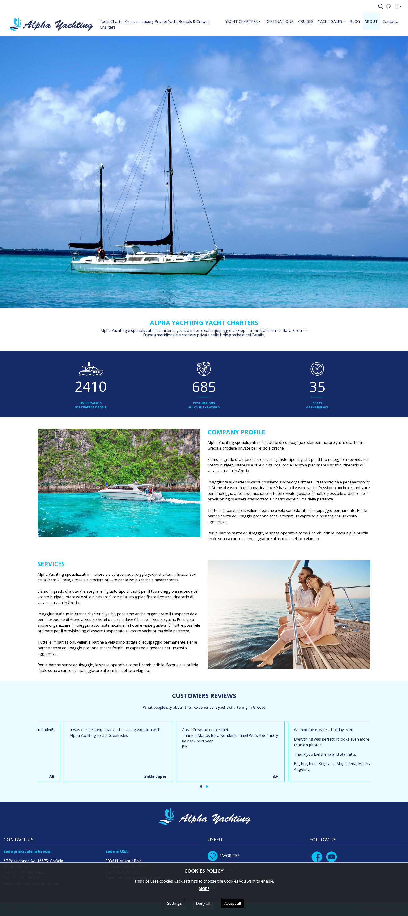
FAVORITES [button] (229, 855)
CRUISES (305, 21)
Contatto (390, 21)
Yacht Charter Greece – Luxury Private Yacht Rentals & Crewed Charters (155, 24)
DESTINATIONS (279, 21)
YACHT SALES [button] (330, 21)
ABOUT (371, 21)
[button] (388, 5)
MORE (204, 888)
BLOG (355, 21)
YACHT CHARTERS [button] (241, 21)
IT (397, 6)
